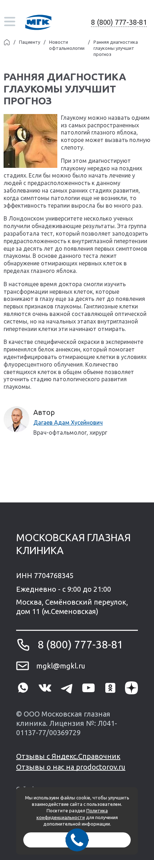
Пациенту (29, 41)
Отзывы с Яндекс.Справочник (68, 756)
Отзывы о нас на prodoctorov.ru (70, 767)
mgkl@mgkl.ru (60, 666)
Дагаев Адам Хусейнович (68, 422)
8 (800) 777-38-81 (119, 22)
